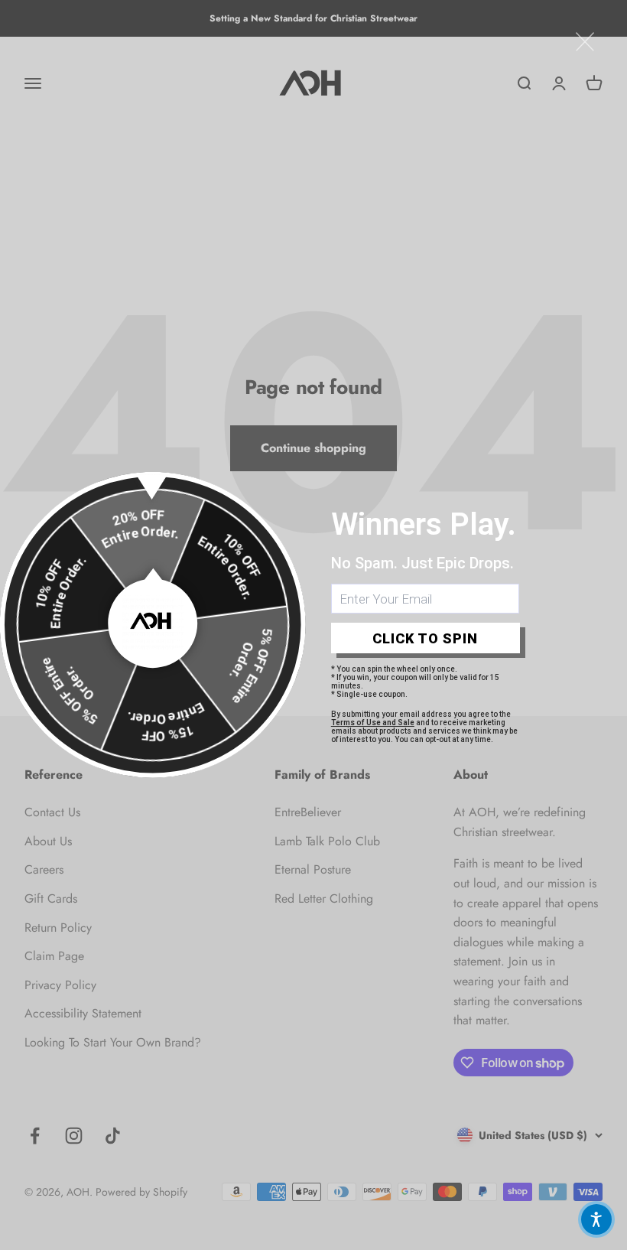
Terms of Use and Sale (372, 722)
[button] (596, 1219)
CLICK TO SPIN (425, 638)
